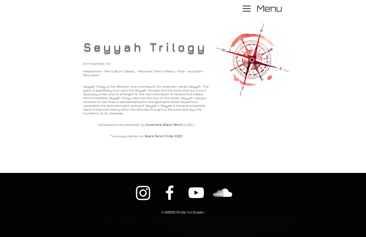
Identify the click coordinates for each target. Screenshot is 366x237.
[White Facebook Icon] (169, 192)
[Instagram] (143, 192)
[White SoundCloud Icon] (222, 192)
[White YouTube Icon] (196, 192)
